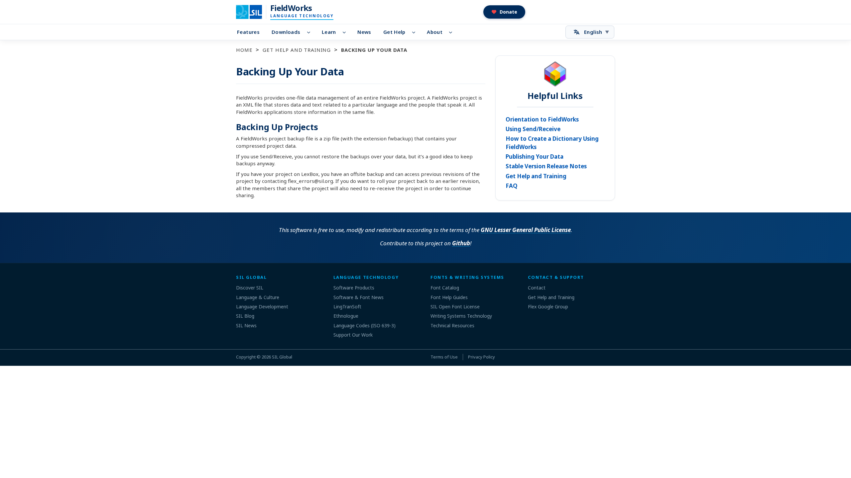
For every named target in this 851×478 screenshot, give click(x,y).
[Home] (253, 12)
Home (244, 49)
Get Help (394, 32)
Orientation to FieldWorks (542, 119)
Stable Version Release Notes (546, 166)
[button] (504, 12)
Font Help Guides (449, 297)
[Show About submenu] (452, 32)
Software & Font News (358, 297)
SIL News (246, 325)
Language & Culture (257, 297)
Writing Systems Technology (461, 316)
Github (461, 243)
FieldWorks (291, 8)
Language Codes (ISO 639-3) (364, 325)
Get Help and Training (297, 49)
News (364, 32)
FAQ (512, 186)
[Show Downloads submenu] (310, 32)
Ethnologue (345, 316)
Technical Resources (452, 325)
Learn (329, 32)
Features (248, 32)
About (434, 32)
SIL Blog (245, 316)
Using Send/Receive (533, 129)
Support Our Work (353, 335)
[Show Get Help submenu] (416, 32)
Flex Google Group (548, 306)
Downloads (286, 32)
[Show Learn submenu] (346, 32)
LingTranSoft (347, 306)
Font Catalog (444, 287)
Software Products (353, 287)
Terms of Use (444, 357)
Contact (537, 287)
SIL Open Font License (455, 306)
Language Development (262, 306)
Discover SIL (249, 287)
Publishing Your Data (534, 156)
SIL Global (282, 357)
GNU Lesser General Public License (526, 230)
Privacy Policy (481, 357)
